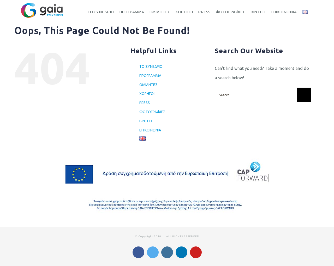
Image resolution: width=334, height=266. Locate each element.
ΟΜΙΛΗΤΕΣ (148, 85)
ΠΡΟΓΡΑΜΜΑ (150, 76)
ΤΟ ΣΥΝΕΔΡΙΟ (151, 66)
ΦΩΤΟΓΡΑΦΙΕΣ (152, 112)
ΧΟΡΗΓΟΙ (146, 94)
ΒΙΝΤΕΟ (145, 121)
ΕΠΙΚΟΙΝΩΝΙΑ (150, 130)
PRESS (144, 103)
